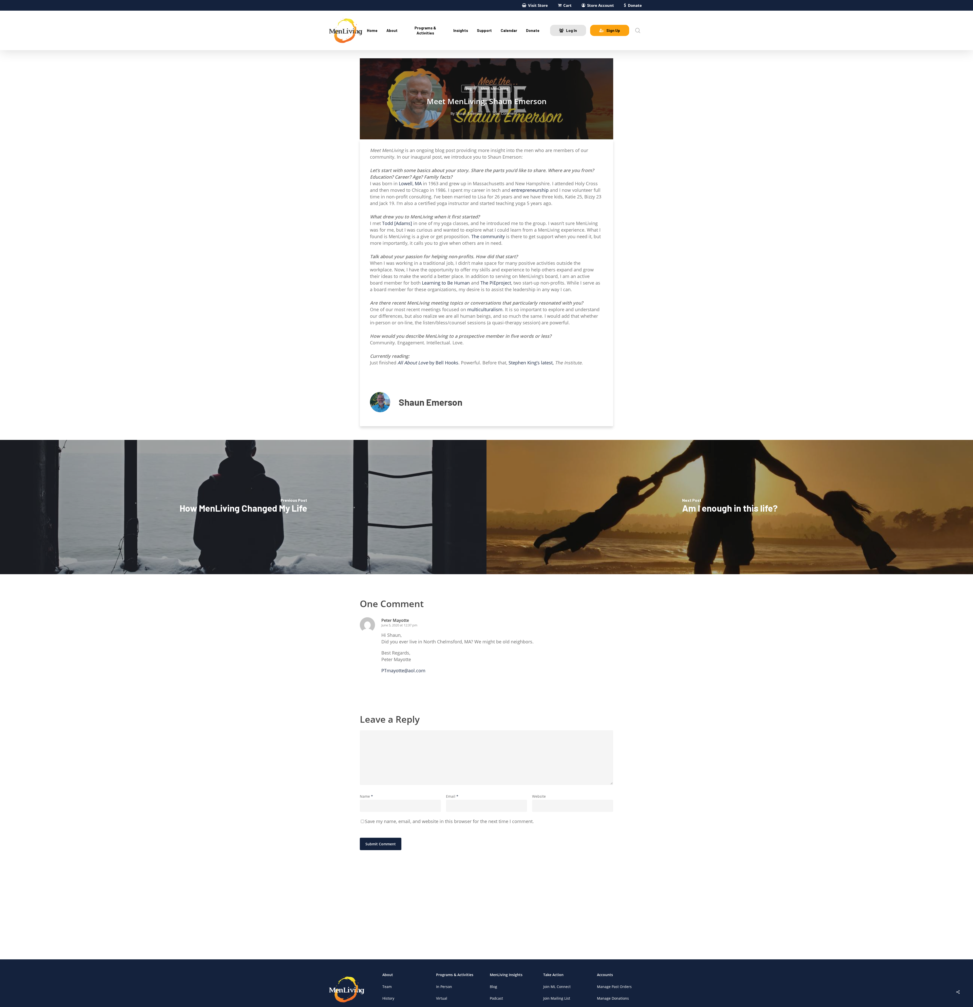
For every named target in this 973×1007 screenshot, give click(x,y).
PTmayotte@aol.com (403, 670)
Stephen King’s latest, (532, 363)
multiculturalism (484, 309)
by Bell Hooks (428, 363)
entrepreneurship (530, 190)
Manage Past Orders (614, 986)
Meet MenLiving (495, 88)
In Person (444, 986)
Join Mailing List (556, 998)
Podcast (496, 998)
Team (387, 986)
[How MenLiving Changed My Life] (243, 507)
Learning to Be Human (446, 283)
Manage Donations (613, 998)
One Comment (505, 113)
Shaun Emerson (469, 113)
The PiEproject (495, 283)
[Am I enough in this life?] (729, 507)
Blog (468, 88)
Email (452, 796)
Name (366, 796)
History (388, 998)
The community (488, 236)
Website (539, 796)
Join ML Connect (557, 986)
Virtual (441, 998)
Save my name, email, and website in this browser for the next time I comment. (449, 821)
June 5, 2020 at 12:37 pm (399, 625)
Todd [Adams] (397, 223)
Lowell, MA (410, 183)
